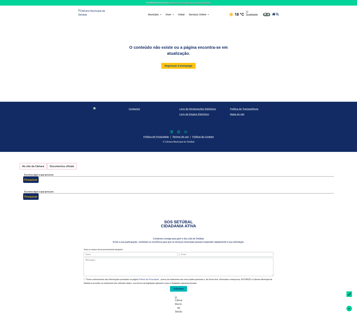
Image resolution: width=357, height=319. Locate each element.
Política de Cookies (203, 136)
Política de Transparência (244, 109)
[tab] (33, 166)
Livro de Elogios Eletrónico (194, 114)
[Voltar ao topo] (349, 308)
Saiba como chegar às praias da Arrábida (190, 3)
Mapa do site (237, 114)
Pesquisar (31, 179)
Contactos (134, 109)
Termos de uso (180, 136)
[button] (273, 14)
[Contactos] (349, 294)
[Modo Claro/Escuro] (266, 14)
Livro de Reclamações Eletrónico (197, 109)
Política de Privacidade (149, 279)
